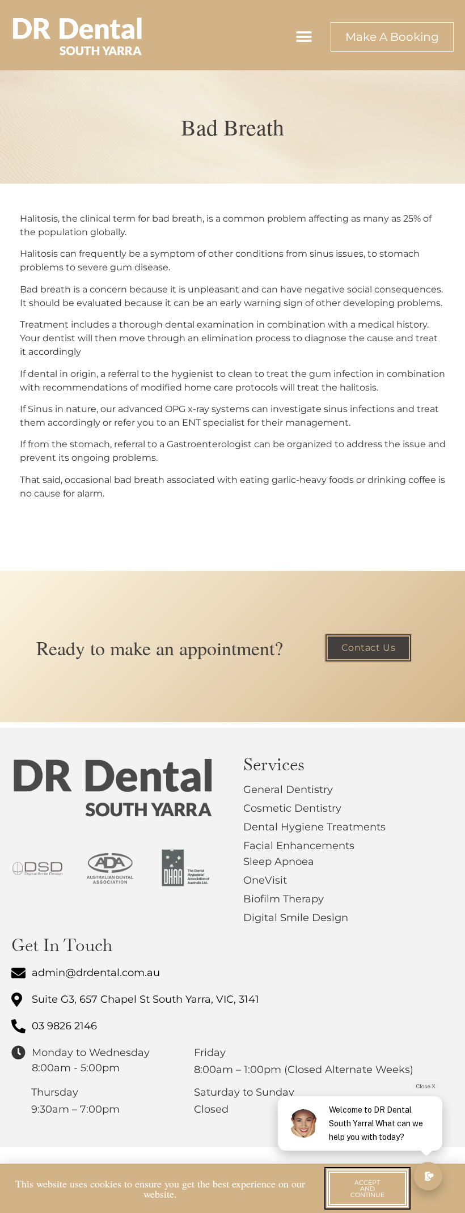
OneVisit (265, 880)
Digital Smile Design (295, 917)
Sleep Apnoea (278, 861)
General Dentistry (288, 789)
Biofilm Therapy (283, 899)
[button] (303, 36)
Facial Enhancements (298, 845)
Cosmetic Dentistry (292, 808)
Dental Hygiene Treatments (314, 827)
